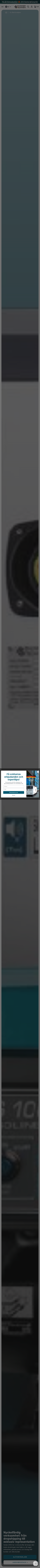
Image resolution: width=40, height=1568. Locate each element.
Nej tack (13, 795)
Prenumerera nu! (13, 792)
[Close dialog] (38, 772)
